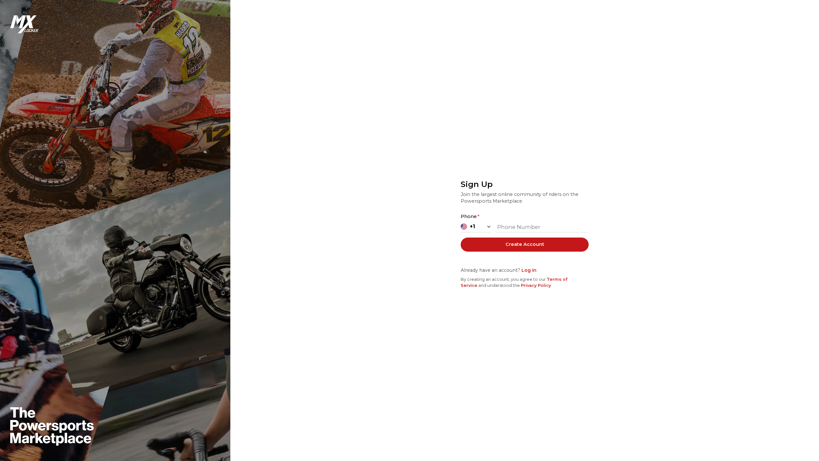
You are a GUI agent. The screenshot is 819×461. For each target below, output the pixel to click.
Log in (529, 270)
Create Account (524, 244)
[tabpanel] (525, 234)
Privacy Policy (536, 285)
